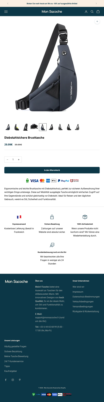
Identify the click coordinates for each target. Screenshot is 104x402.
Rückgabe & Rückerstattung (86, 311)
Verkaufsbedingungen (83, 301)
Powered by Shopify (59, 388)
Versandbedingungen (83, 306)
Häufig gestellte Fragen (15, 346)
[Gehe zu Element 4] (34, 127)
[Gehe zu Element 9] (77, 127)
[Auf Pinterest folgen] (19, 379)
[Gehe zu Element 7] (60, 127)
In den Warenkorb (52, 170)
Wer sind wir (78, 287)
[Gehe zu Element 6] (51, 127)
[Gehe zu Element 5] (43, 127)
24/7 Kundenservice (13, 361)
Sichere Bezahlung (13, 351)
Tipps (7, 366)
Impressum (78, 292)
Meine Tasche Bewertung (16, 356)
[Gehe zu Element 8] (69, 127)
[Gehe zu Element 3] (25, 127)
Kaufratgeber (10, 371)
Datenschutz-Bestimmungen (86, 296)
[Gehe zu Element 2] (17, 127)
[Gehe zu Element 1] (8, 127)
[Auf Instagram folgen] (12, 379)
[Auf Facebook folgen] (5, 379)
